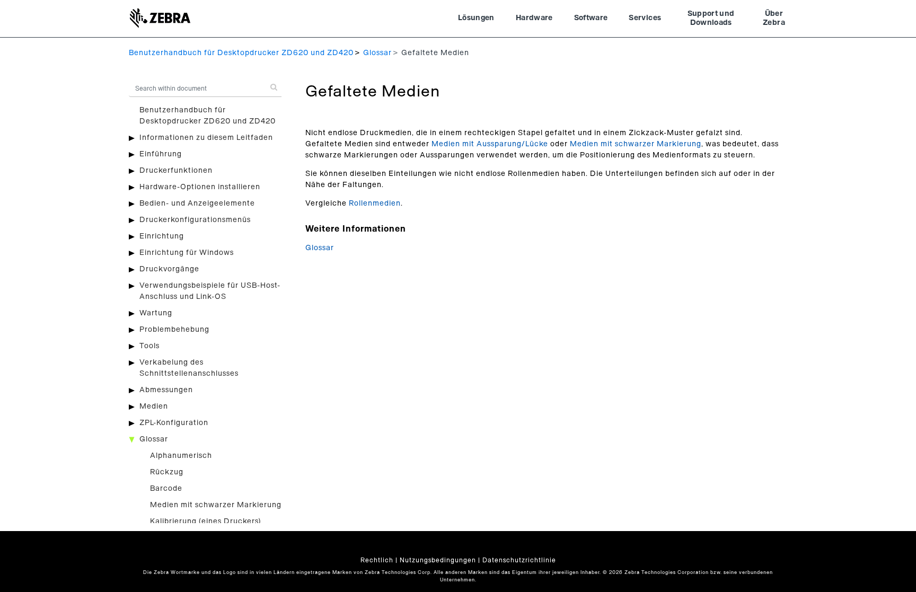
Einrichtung (161, 236)
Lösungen (476, 18)
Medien (153, 406)
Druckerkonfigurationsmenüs (195, 220)
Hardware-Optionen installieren (199, 187)
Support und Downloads (711, 18)
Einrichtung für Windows (186, 253)
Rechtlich (376, 560)
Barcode (166, 488)
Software (591, 18)
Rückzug (166, 472)
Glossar (377, 53)
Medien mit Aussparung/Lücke (489, 144)
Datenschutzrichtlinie (519, 560)
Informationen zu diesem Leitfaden (206, 138)
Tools (149, 346)
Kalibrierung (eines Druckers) (205, 521)
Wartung (155, 313)
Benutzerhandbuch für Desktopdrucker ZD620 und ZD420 (241, 53)
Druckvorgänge (169, 269)
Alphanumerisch (181, 456)
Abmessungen (166, 390)
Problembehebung (174, 329)
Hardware (534, 18)
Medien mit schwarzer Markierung (215, 505)
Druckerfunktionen (176, 170)
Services (645, 18)
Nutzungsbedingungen (438, 560)
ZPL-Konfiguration (173, 423)
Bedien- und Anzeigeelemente (197, 203)
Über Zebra (774, 18)
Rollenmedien (375, 203)
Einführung (160, 154)
